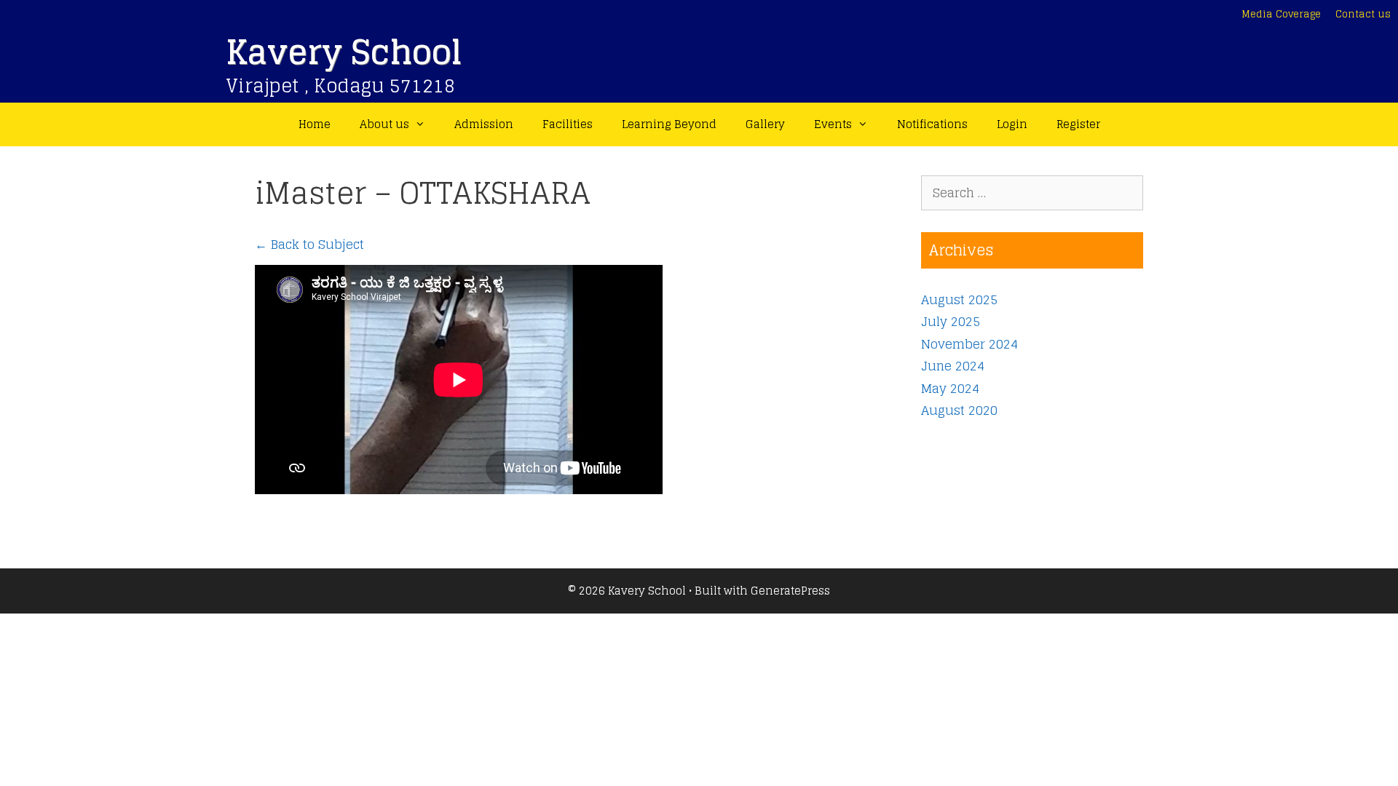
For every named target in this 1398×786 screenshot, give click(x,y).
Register (1078, 124)
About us (384, 124)
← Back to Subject (309, 244)
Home (315, 124)
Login (1012, 124)
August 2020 (959, 410)
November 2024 (969, 344)
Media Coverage (1281, 14)
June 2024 (952, 365)
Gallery (765, 124)
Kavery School (344, 52)
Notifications (932, 124)
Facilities (567, 124)
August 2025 (959, 299)
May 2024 (950, 388)
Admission (483, 124)
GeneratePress (790, 590)
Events (833, 124)
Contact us (1363, 14)
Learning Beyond (669, 124)
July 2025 (950, 321)
